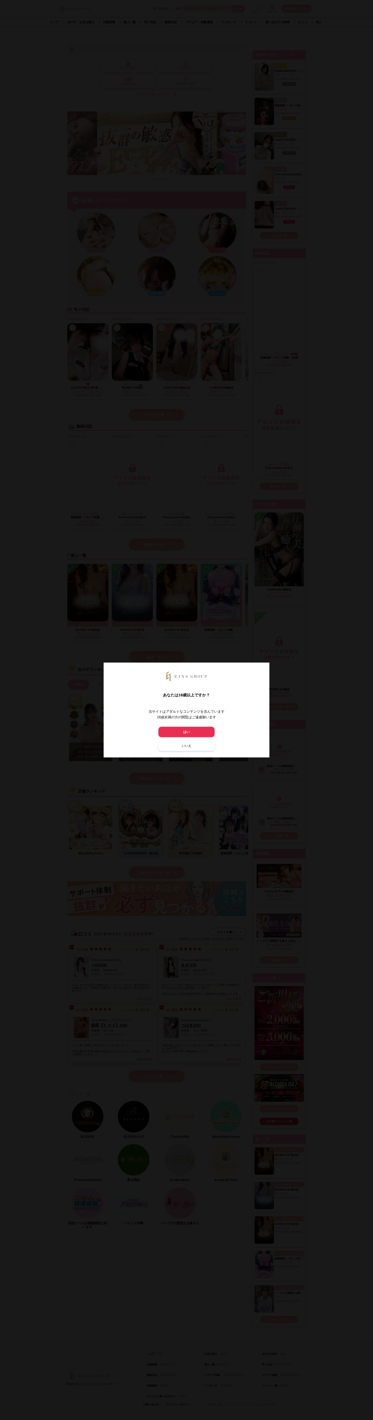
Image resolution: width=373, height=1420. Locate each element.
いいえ (186, 745)
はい (186, 732)
